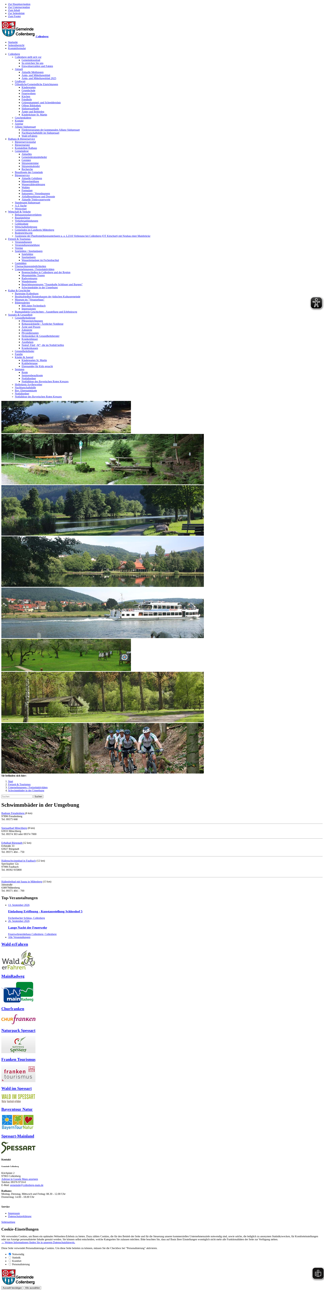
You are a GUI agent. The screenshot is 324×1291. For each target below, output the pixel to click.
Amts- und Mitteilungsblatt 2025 (39, 78)
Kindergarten (29, 87)
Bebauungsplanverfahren (28, 214)
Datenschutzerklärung (19, 1216)
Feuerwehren (29, 93)
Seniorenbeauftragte (32, 375)
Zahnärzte (27, 329)
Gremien (26, 160)
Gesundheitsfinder (24, 351)
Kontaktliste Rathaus (26, 148)
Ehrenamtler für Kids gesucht (37, 366)
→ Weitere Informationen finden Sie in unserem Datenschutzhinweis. (38, 1242)
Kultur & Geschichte (19, 290)
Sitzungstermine (30, 163)
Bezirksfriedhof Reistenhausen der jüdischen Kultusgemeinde (47, 296)
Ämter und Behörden (33, 111)
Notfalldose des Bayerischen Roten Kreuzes (45, 381)
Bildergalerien (22, 302)
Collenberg (14, 54)
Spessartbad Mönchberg (14, 828)
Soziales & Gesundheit (20, 314)
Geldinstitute (21, 223)
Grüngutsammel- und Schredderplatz (41, 102)
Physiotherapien (30, 333)
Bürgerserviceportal (25, 141)
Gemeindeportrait (31, 60)
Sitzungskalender (31, 166)
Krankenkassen (30, 348)
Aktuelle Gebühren (32, 178)
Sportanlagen (29, 257)
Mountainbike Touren (33, 275)
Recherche (27, 169)
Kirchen (26, 96)
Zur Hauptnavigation (19, 4)
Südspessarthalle (30, 108)
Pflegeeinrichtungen (32, 320)
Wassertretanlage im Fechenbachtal (40, 260)
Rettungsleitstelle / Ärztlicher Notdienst (42, 323)
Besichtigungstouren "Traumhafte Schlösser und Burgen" (52, 284)
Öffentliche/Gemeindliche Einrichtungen (36, 84)
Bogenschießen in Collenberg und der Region (46, 272)
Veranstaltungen (23, 242)
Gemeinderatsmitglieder (34, 157)
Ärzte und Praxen (31, 326)
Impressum (14, 1213)
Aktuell (19, 69)
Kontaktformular (17, 48)
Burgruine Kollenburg (26, 293)
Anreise (19, 123)
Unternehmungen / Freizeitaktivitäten (34, 269)
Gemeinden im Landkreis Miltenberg (34, 229)
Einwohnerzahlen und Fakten (37, 66)
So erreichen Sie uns (32, 63)
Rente (25, 372)
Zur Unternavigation (19, 7)
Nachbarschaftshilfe (25, 387)
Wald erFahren (29, 135)
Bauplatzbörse (22, 217)
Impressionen (29, 308)
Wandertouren (29, 281)
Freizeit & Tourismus (19, 239)
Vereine (19, 248)
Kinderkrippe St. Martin (34, 114)
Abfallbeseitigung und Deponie (38, 196)
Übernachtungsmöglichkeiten (30, 266)
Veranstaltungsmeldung (27, 245)
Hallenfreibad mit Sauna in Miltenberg (21, 881)
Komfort (16, 1260)
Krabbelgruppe (30, 363)
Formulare (27, 190)
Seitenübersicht (16, 45)
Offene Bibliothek (31, 105)
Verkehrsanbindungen (26, 220)
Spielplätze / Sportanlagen (29, 251)
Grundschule (28, 90)
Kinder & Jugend (24, 357)
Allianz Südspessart (25, 126)
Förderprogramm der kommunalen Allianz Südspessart (51, 129)
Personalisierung (21, 1264)
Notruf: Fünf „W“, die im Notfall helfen (43, 345)
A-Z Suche (21, 205)
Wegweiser (21, 208)
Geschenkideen (23, 117)
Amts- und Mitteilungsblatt (36, 75)
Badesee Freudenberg (13, 813)
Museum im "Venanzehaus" (30, 299)
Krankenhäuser (30, 339)
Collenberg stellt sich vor (28, 57)
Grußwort (20, 81)
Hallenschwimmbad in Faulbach (18, 860)
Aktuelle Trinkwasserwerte (36, 199)
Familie (19, 354)
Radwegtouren (29, 278)
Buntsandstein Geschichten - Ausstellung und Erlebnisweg (46, 311)
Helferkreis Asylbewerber (28, 384)
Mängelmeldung (30, 181)
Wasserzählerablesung (33, 184)
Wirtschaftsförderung (26, 226)
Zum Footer (14, 16)
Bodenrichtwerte (24, 232)
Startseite (13, 42)
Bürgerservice (22, 175)
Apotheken (27, 342)
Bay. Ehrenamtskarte (26, 390)
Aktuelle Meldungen (33, 72)
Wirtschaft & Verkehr (19, 211)
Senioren (19, 369)
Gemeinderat (22, 151)
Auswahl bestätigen (12, 1288)
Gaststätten (20, 263)
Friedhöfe (27, 99)
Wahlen (26, 187)
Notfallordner (29, 378)
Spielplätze (27, 254)
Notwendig (18, 1254)
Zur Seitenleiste (16, 13)
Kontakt (19, 120)
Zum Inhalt (14, 10)
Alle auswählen (32, 1288)
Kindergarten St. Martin (34, 360)
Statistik (16, 1257)
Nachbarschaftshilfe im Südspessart (40, 132)
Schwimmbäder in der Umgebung (40, 287)
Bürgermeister (22, 145)
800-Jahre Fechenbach (34, 305)
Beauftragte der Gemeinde (29, 172)
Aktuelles (27, 154)
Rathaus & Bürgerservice (21, 138)
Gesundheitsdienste (25, 317)
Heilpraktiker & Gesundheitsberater (40, 336)
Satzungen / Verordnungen (36, 193)
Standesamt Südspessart (27, 202)
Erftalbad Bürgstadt (12, 842)
